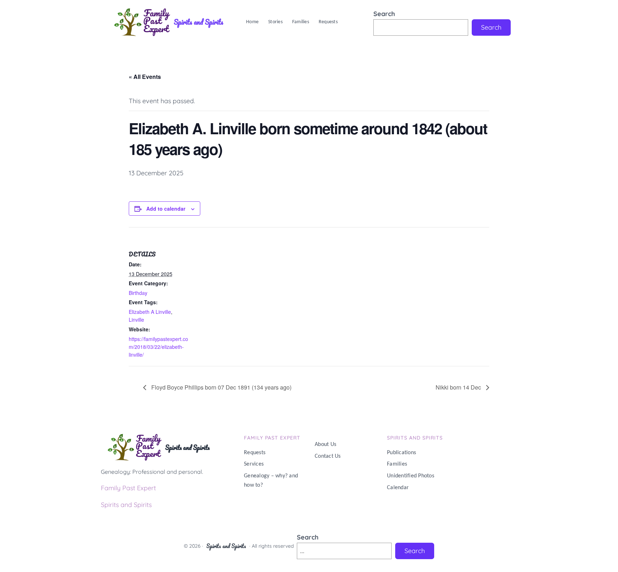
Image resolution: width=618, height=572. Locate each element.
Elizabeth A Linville (150, 311)
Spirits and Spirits (198, 21)
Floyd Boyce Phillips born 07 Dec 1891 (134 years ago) (220, 387)
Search (384, 14)
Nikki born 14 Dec (459, 387)
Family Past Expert (128, 488)
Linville (136, 319)
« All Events (145, 76)
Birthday (138, 292)
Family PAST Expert (272, 438)
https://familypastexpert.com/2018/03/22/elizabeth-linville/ (158, 346)
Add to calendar (165, 208)
